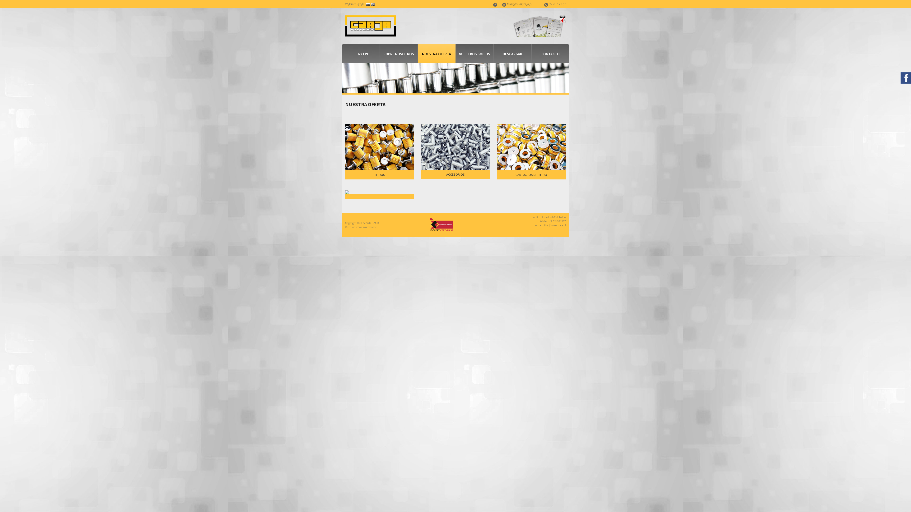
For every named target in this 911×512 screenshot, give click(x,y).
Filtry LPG (360, 53)
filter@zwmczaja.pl (519, 4)
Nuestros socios (474, 53)
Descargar (512, 53)
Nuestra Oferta (436, 53)
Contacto (550, 53)
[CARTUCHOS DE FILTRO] (531, 167)
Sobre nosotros (398, 53)
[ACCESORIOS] (455, 167)
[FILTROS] (379, 167)
